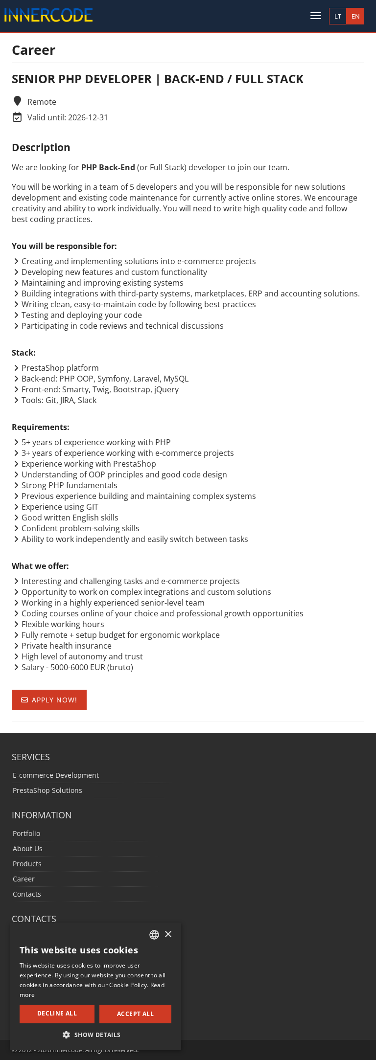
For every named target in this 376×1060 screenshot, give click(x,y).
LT (337, 16)
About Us (28, 848)
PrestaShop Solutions (47, 790)
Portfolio (26, 833)
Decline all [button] (57, 1013)
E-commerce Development (56, 775)
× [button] (167, 934)
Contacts (27, 894)
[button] (95, 1035)
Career (24, 878)
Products (27, 863)
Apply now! (54, 699)
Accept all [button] (135, 1014)
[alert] (95, 986)
